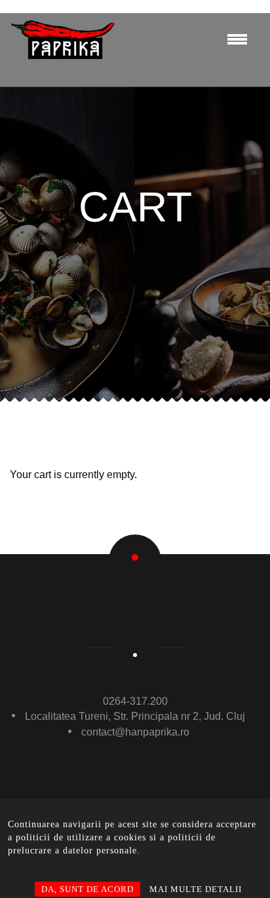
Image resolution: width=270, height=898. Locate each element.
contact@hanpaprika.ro (135, 732)
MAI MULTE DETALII (195, 889)
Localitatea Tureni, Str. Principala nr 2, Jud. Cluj (135, 716)
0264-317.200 (135, 701)
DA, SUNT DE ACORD (87, 889)
